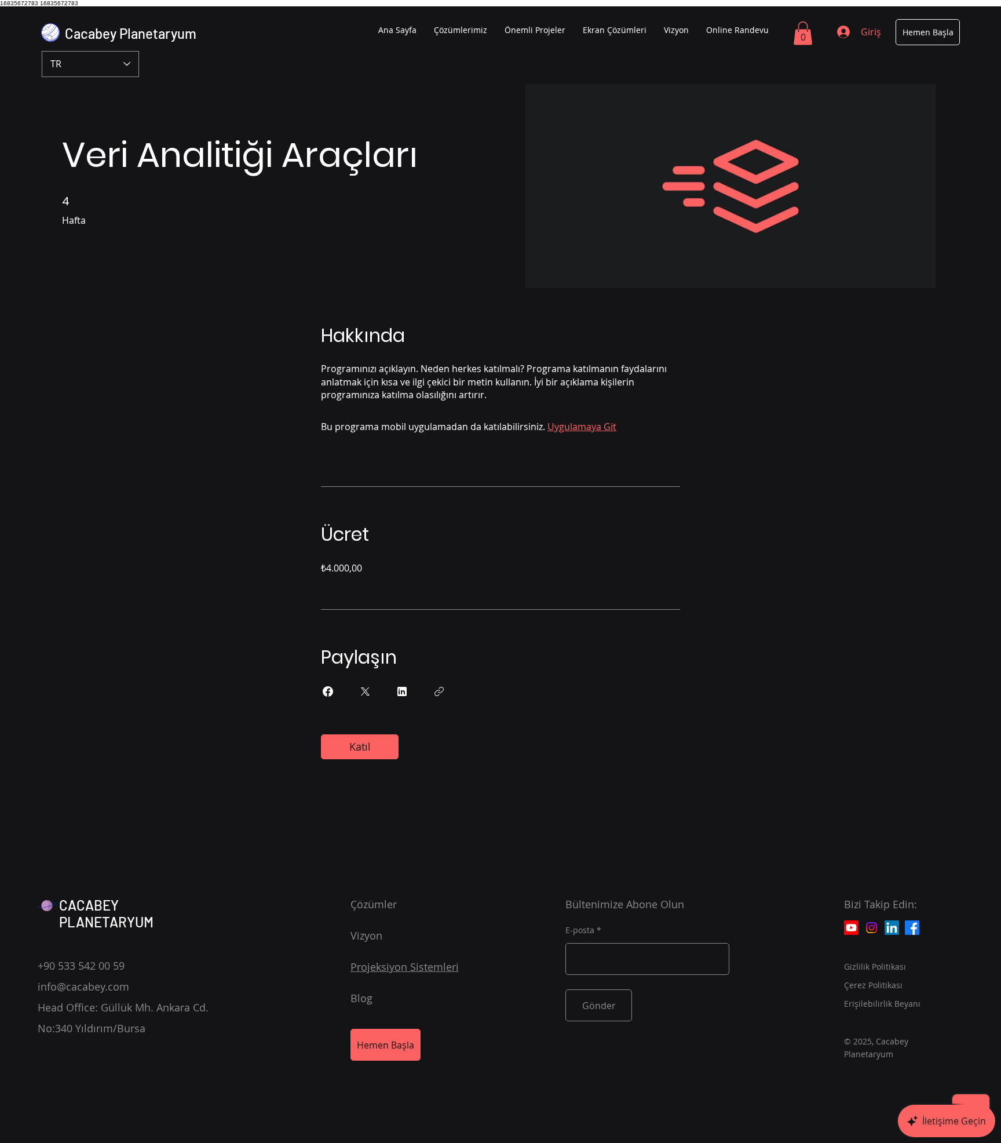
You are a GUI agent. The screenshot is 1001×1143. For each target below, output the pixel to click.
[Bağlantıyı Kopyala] (439, 691)
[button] (803, 33)
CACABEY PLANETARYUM (106, 913)
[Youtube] (851, 927)
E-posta (579, 930)
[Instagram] (871, 927)
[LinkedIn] (892, 927)
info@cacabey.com (83, 986)
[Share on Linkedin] (402, 691)
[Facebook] (912, 927)
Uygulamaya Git (581, 426)
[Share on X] (365, 691)
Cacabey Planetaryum (130, 33)
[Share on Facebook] (328, 691)
